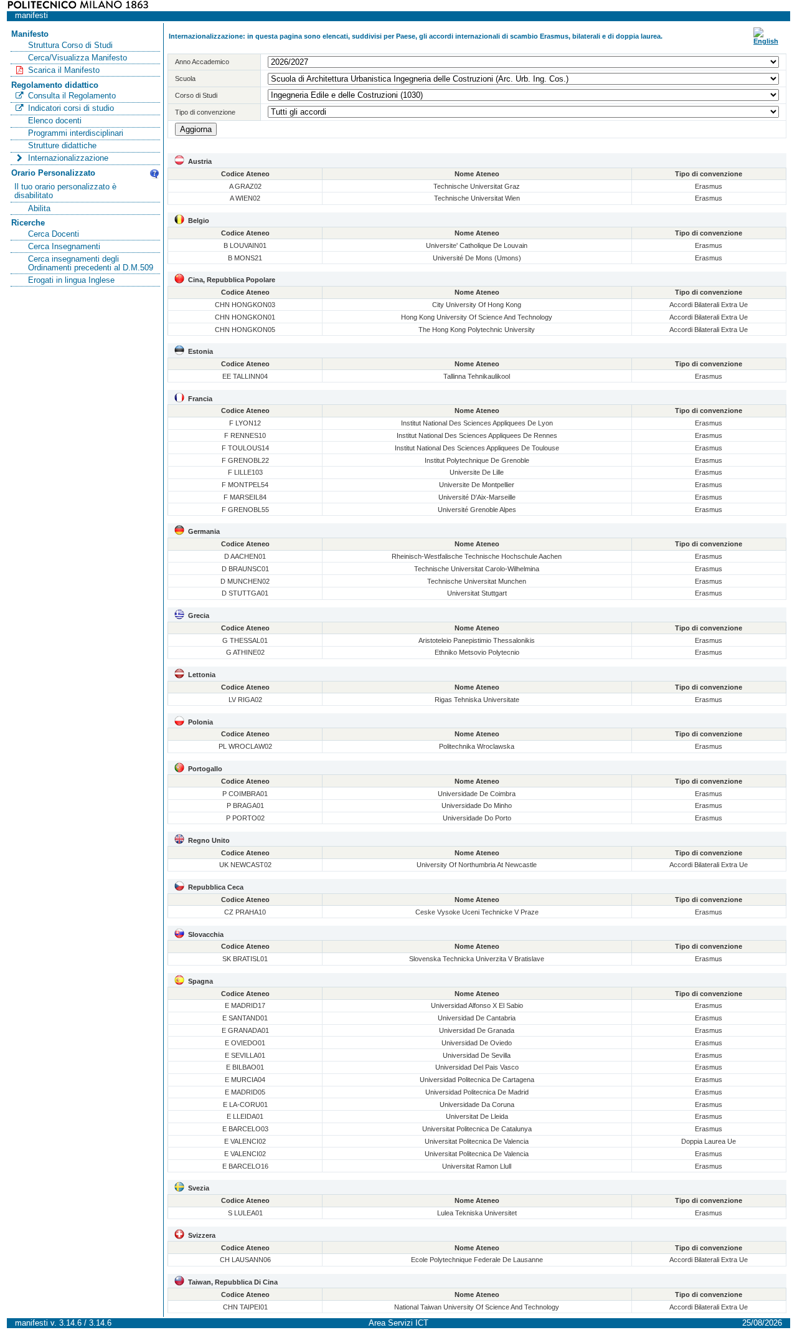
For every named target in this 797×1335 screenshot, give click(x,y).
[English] (765, 41)
